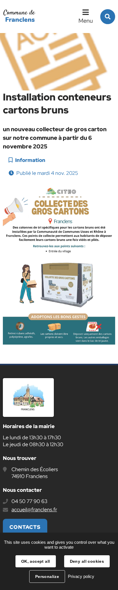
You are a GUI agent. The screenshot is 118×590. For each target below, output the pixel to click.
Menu (85, 20)
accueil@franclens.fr (34, 509)
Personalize (47, 576)
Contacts (25, 527)
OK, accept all (35, 561)
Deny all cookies (87, 561)
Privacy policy (81, 576)
